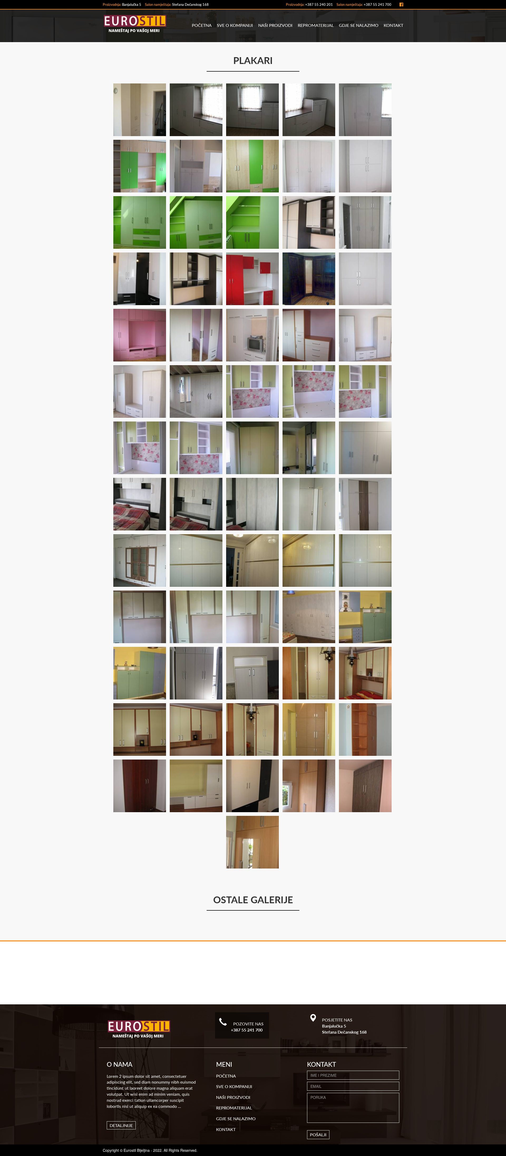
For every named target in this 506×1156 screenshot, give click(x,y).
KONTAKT (393, 25)
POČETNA (202, 25)
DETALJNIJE (121, 1125)
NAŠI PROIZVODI (275, 25)
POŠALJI (318, 1134)
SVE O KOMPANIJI (235, 25)
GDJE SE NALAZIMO (358, 25)
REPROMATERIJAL (316, 25)
